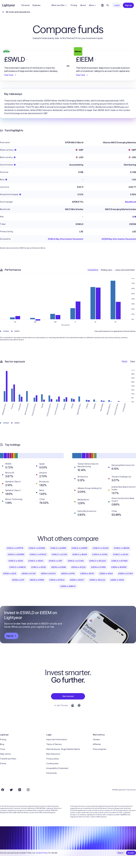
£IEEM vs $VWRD (119, 567)
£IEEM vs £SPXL (68, 573)
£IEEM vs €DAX (106, 573)
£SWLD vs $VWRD (16, 554)
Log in (117, 5)
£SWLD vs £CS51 (59, 554)
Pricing (74, 5)
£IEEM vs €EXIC (87, 573)
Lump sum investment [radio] (125, 270)
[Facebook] (2, 789)
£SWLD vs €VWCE (38, 554)
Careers (96, 739)
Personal (25, 5)
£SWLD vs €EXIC (35, 561)
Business (36, 5)
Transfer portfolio (8, 759)
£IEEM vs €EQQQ (97, 580)
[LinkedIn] (19, 789)
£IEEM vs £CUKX (125, 573)
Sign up (128, 5)
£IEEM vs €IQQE (78, 567)
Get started (68, 696)
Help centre (5, 754)
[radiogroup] (111, 270)
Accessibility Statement (57, 768)
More (91, 5)
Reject (121, 853)
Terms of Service (53, 744)
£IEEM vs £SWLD (57, 580)
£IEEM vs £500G (48, 573)
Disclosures (51, 773)
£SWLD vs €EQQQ (97, 561)
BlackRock (130, 202)
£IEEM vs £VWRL (98, 567)
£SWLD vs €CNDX (119, 561)
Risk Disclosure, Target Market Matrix (63, 749)
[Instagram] (28, 789)
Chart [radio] (124, 361)
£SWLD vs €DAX (15, 561)
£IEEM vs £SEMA (58, 567)
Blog (2, 744)
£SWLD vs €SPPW (15, 548)
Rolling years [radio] (106, 270)
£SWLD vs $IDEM (121, 548)
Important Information (56, 739)
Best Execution (53, 754)
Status (3, 763)
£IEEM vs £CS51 (29, 573)
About (83, 5)
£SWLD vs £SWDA (37, 548)
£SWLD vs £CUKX (76, 561)
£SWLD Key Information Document (65, 239)
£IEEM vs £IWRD (37, 580)
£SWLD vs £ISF (55, 561)
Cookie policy (52, 763)
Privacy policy (52, 759)
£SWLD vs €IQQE (101, 548)
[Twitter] (11, 789)
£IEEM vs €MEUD (68, 586)
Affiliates (97, 744)
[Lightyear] (8, 5)
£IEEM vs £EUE (9, 573)
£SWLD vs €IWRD (80, 548)
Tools (2, 749)
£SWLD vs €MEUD (17, 567)
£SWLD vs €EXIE (38, 567)
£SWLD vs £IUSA (120, 554)
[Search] (107, 5)
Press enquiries (99, 749)
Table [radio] (132, 361)
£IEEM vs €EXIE (117, 580)
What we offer (58, 5)
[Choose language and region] (102, 5)
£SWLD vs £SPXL (100, 554)
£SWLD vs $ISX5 (79, 554)
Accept (131, 853)
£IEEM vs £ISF (18, 580)
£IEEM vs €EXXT (77, 580)
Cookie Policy (42, 853)
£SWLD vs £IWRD (58, 548)
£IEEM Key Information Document (119, 239)
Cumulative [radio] (93, 270)
